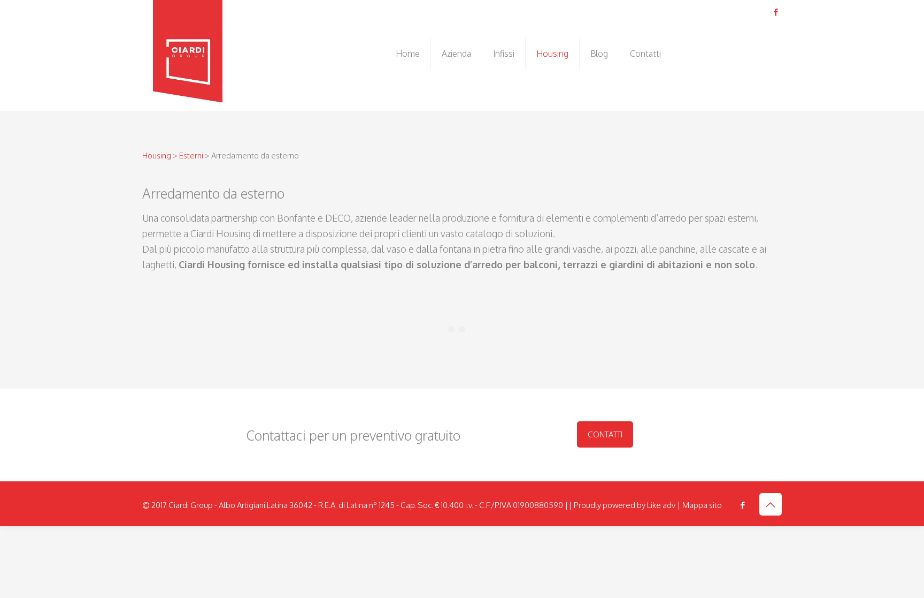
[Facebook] (776, 12)
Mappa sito (702, 505)
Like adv (661, 505)
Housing (156, 155)
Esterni (192, 155)
